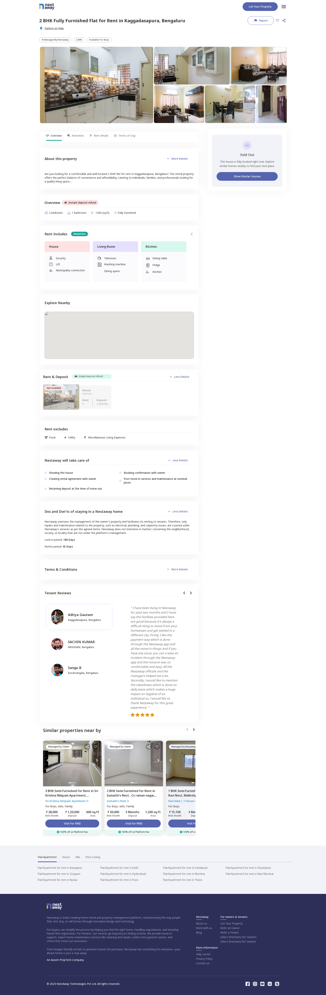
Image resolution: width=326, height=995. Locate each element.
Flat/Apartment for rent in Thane (182, 880)
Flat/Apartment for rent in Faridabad (185, 868)
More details (179, 158)
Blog (199, 932)
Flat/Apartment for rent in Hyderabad (123, 874)
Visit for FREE (72, 823)
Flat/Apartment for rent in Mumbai (184, 874)
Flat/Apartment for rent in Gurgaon (59, 874)
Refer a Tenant (229, 932)
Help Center (203, 954)
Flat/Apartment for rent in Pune (119, 880)
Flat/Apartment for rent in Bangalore (60, 868)
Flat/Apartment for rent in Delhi (119, 868)
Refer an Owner (230, 928)
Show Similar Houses (247, 176)
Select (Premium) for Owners (238, 941)
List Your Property (231, 923)
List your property (260, 6)
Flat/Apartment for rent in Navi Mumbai (250, 874)
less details (181, 376)
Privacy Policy (204, 958)
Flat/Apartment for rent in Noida (57, 880)
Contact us (203, 963)
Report (263, 20)
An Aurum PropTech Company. (65, 960)
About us (201, 923)
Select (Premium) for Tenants (238, 937)
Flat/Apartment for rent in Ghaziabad (248, 868)
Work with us (204, 928)
